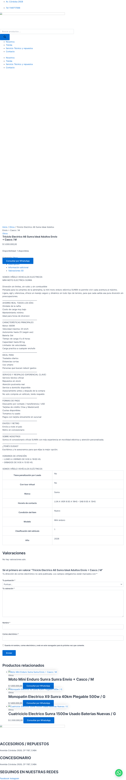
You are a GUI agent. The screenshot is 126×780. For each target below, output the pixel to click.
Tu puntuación (8, 580)
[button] (119, 773)
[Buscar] (5, 37)
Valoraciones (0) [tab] (16, 270)
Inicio (4, 227)
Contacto (10, 51)
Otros (12, 227)
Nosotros (10, 41)
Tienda (9, 45)
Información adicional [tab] (18, 267)
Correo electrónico (10, 634)
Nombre (6, 623)
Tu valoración (8, 588)
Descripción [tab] (13, 264)
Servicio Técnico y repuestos (19, 48)
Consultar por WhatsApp (18, 261)
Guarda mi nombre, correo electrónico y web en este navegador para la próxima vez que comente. (44, 645)
